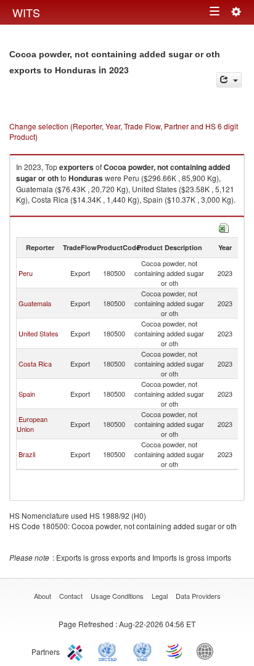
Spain (26, 394)
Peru (25, 273)
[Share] (229, 79)
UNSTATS (142, 650)
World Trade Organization (175, 650)
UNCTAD (109, 650)
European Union (32, 424)
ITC (77, 650)
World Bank (207, 650)
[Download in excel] (224, 226)
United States (38, 333)
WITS (26, 12)
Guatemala (34, 303)
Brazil (26, 454)
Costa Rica (35, 363)
